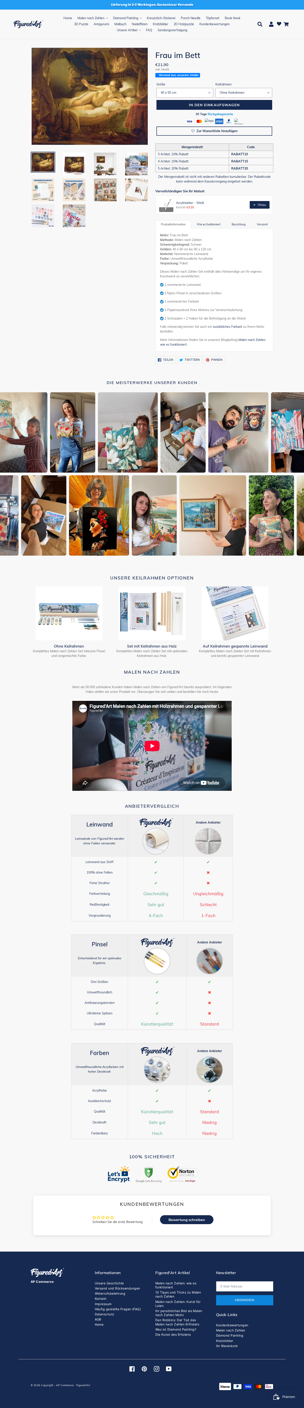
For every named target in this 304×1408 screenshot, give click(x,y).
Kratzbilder (224, 1341)
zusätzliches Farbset (227, 327)
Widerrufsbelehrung (110, 1293)
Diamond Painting (229, 1335)
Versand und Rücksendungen (117, 1288)
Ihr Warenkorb (227, 1346)
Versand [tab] (262, 224)
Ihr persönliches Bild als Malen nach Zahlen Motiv (178, 1313)
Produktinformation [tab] (173, 224)
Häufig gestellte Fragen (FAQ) (118, 1309)
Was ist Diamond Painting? (175, 1329)
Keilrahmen (223, 84)
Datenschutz (104, 1314)
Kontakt (101, 1298)
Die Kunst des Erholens (173, 1334)
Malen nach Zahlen (230, 1330)
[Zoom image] (90, 96)
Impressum (103, 1304)
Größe (160, 84)
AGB (98, 1319)
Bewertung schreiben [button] (186, 1219)
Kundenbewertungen (232, 1325)
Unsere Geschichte (109, 1283)
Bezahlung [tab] (239, 224)
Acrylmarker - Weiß (190, 203)
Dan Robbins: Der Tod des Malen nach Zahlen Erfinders (177, 1322)
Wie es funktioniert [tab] (209, 224)
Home (99, 1324)
